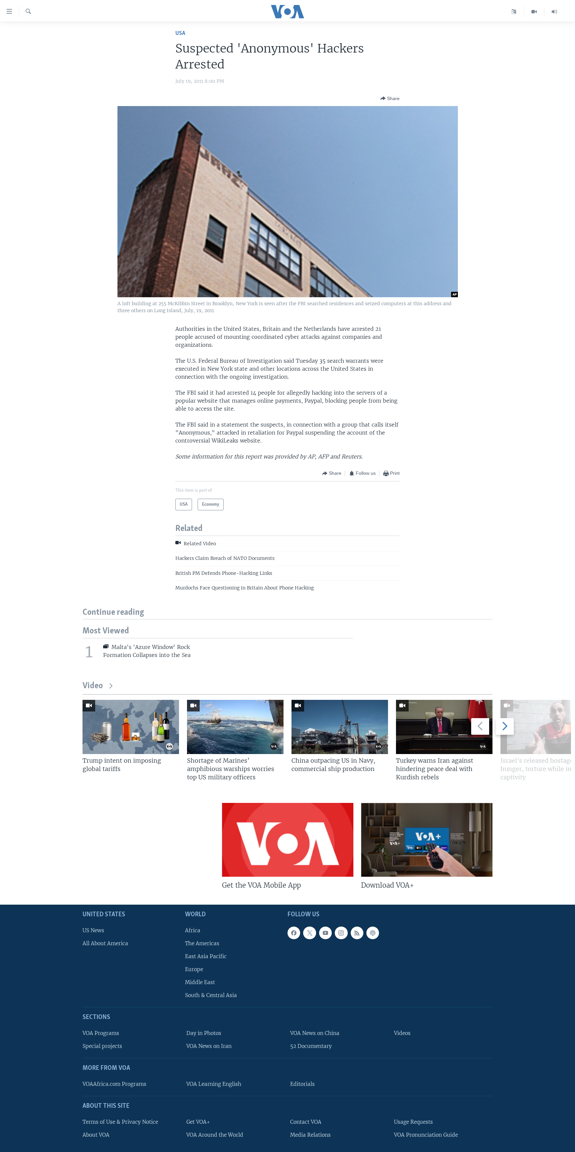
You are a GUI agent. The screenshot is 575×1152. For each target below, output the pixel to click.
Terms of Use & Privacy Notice (120, 1122)
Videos (402, 1033)
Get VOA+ (198, 1122)
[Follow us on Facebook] (294, 933)
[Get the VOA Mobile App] (287, 840)
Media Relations (310, 1135)
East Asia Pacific (206, 956)
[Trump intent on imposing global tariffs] (131, 727)
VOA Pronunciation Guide (426, 1135)
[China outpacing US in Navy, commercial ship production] (339, 727)
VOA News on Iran (209, 1046)
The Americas (202, 943)
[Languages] (514, 12)
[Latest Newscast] (554, 12)
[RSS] (357, 933)
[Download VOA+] (426, 840)
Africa (192, 930)
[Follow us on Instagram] (341, 933)
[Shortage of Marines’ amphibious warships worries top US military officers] (235, 727)
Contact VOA (305, 1122)
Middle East (200, 982)
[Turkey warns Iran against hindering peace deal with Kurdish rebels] (444, 727)
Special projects (102, 1046)
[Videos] (534, 12)
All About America (105, 943)
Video (93, 686)
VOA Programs (101, 1033)
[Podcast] (372, 933)
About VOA (96, 1135)
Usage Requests (413, 1122)
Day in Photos (203, 1033)
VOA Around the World (214, 1135)
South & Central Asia (211, 995)
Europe (194, 969)
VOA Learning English (213, 1084)
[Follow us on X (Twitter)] (309, 933)
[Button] (390, 98)
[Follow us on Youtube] (325, 933)
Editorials (302, 1084)
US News (93, 930)
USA (180, 33)
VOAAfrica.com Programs (114, 1084)
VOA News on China (314, 1033)
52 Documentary (311, 1046)
